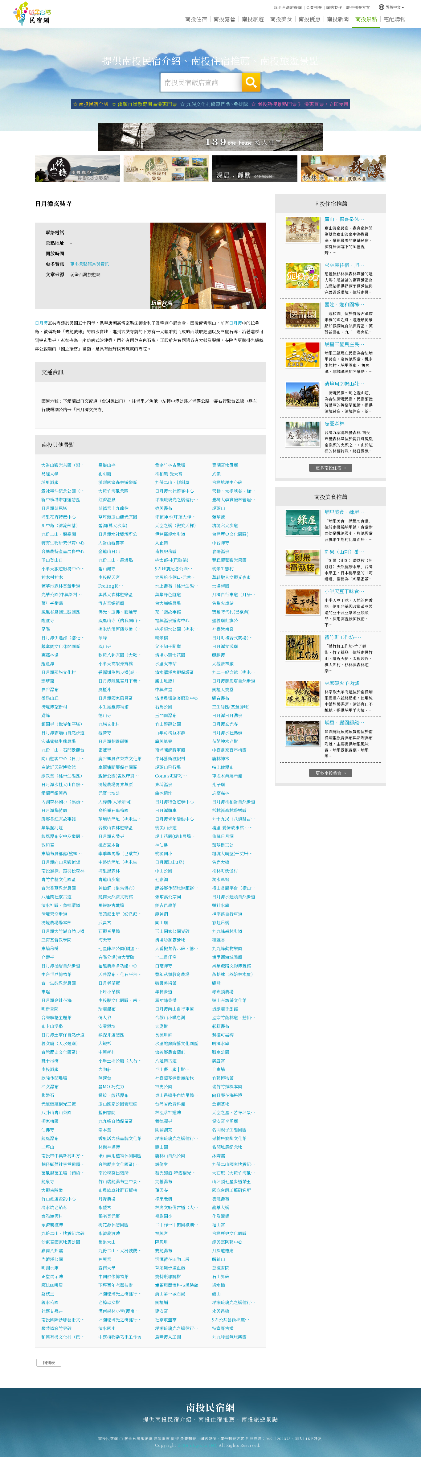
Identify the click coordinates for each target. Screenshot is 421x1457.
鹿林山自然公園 (170, 1155)
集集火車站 (223, 603)
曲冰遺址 (163, 793)
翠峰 (102, 637)
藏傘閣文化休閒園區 (60, 646)
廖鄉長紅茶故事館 (58, 819)
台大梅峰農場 (168, 603)
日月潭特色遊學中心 (174, 801)
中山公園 (163, 871)
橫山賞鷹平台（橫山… (233, 888)
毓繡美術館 (166, 983)
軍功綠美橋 (166, 1000)
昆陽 (45, 629)
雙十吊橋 (50, 1060)
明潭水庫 (220, 1043)
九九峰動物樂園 (227, 948)
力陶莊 (104, 1069)
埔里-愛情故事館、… (232, 827)
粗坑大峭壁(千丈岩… (232, 853)
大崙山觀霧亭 (111, 543)
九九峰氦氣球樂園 (229, 1337)
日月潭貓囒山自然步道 (62, 732)
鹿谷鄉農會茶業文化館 (119, 758)
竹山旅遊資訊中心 (58, 1199)
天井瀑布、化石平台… (120, 974)
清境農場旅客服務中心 (176, 698)
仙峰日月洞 (223, 836)
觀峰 (216, 983)
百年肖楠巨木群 (170, 732)
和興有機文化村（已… (63, 1337)
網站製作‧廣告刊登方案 (348, 7)
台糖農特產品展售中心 (62, 551)
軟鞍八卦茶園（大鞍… (120, 655)
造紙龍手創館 (225, 1009)
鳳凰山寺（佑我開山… (120, 620)
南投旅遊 (253, 19)
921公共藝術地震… (230, 1319)
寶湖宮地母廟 (225, 465)
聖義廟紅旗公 (225, 620)
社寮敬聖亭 (166, 1319)
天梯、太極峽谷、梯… (233, 491)
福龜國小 (163, 1216)
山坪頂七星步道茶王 (231, 1181)
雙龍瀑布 (163, 1250)
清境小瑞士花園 (170, 655)
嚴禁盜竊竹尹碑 (56, 1328)
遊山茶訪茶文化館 (229, 1000)
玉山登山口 (52, 560)
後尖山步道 (166, 827)
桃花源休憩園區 (113, 1224)
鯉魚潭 (47, 663)
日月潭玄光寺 (225, 724)
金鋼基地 (220, 1104)
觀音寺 (104, 732)
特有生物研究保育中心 (62, 543)
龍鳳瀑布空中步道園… (63, 836)
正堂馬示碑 (52, 1276)
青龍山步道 (109, 879)
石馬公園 (163, 707)
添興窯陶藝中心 (227, 1242)
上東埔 (218, 1069)
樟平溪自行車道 (227, 914)
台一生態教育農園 (58, 983)
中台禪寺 (220, 543)
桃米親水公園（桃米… (176, 629)
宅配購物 (394, 19)
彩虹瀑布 (220, 1026)
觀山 (216, 1294)
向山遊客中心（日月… (63, 758)
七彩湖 (161, 879)
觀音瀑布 (220, 698)
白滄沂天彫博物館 (58, 767)
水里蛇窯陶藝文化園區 (176, 1043)
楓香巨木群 (109, 845)
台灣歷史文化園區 (229, 1233)
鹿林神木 (220, 758)
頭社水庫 (220, 905)
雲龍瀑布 (220, 1199)
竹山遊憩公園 (168, 724)
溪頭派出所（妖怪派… (120, 914)
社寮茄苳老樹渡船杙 (174, 1078)
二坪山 (47, 1147)
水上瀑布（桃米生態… (176, 586)
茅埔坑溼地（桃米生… (120, 819)
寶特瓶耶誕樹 (168, 1276)
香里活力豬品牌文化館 (119, 1138)
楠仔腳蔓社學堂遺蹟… (63, 1164)
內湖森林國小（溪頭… (63, 801)
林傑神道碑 (109, 1147)
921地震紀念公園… (173, 568)
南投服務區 (166, 551)
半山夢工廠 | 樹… (172, 1069)
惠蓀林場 (50, 655)
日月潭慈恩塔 (54, 508)
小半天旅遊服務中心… (63, 568)
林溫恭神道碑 (168, 1112)
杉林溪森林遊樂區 (229, 810)
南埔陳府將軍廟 (170, 750)
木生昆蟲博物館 (113, 707)
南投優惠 (309, 19)
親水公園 (50, 1302)
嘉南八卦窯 (52, 1250)
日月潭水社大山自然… (63, 784)
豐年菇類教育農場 (172, 974)
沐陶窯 (218, 1155)
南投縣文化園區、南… (120, 1000)
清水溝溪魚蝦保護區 (174, 672)
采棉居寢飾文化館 (229, 1138)
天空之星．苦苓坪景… (233, 1112)
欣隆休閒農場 (54, 1078)
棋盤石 (47, 1095)
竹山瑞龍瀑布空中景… (120, 1181)
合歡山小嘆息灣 (170, 1017)
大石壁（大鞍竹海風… (233, 1173)
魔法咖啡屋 (52, 1285)
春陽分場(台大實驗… (118, 957)
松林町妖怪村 (225, 871)
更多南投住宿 (331, 468)
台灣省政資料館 (170, 1104)
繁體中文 (389, 7)
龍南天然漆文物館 (115, 896)
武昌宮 (104, 922)
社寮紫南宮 (223, 629)
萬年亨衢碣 (52, 603)
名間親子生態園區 (229, 1130)
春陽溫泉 (220, 551)
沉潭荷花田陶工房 (172, 1259)
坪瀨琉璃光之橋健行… (176, 499)
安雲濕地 (107, 1026)
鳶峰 (45, 715)
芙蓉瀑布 (163, 1181)
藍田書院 (107, 1112)
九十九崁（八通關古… (233, 819)
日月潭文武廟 (225, 646)
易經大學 (50, 473)
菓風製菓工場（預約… (63, 1173)
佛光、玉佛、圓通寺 (117, 612)
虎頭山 (218, 508)
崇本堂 (104, 1130)
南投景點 (366, 19)
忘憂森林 (220, 793)
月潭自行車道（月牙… (233, 594)
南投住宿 (196, 19)
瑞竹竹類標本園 (227, 1086)
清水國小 (107, 1328)
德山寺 (104, 715)
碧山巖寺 (107, 568)
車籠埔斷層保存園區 (117, 767)
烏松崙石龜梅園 (113, 810)
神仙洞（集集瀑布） (117, 888)
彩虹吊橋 (220, 922)
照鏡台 (104, 1078)
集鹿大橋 (220, 862)
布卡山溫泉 (52, 1026)
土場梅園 (220, 586)
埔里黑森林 (109, 871)
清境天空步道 (54, 914)
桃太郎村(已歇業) (171, 560)
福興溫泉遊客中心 (172, 620)
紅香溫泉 (107, 499)
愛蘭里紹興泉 (54, 793)
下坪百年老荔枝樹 (115, 1285)
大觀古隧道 (52, 1190)
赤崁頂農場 (223, 991)
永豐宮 (104, 1207)
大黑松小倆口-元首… (175, 577)
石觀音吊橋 (109, 931)
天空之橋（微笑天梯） (176, 525)
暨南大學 (107, 1268)
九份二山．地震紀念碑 (62, 1233)
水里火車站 (166, 663)
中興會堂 (163, 689)
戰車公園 (220, 1052)
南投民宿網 (32, 14)
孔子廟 (218, 784)
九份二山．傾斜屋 (172, 482)
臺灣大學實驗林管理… (233, 499)
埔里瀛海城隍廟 (227, 957)
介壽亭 (47, 957)
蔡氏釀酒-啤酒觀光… (175, 1173)
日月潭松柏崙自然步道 (233, 801)
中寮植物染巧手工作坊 (119, 1337)
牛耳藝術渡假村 (170, 758)
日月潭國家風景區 (115, 698)
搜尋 (251, 82)
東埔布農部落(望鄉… (61, 853)
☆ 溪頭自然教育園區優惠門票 (144, 104)
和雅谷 (218, 940)
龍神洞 (161, 914)
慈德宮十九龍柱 (113, 508)
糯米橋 (161, 637)
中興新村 (107, 1052)
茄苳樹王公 (223, 845)
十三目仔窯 (166, 957)
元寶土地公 (109, 793)
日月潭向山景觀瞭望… (63, 862)
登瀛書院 (220, 1268)
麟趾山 (218, 1259)
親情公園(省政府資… (118, 776)
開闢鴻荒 (163, 1130)
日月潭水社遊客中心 (174, 491)
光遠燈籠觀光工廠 (58, 1104)
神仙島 (161, 845)
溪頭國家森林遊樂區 (117, 482)
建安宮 (161, 1311)
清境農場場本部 (56, 922)
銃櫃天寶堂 (223, 689)
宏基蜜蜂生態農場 (58, 741)
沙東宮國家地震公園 (60, 1242)
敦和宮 (47, 845)
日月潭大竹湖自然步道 (62, 931)
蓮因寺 (161, 1190)
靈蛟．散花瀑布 (113, 1095)
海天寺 (104, 940)
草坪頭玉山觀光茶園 (117, 517)
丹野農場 (107, 1199)
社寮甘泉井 (52, 1311)
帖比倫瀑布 (223, 767)
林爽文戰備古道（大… (176, 1207)
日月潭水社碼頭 (227, 732)
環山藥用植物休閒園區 (119, 1155)
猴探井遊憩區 (111, 1035)
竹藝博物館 (223, 1078)
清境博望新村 (54, 707)
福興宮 (161, 1233)
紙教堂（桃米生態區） (62, 776)
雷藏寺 (104, 750)
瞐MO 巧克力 (111, 1086)
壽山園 (161, 1147)
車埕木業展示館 (227, 776)
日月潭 (41, 323)
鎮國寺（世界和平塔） (62, 724)
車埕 (45, 991)
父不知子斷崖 (168, 646)
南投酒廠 (50, 1069)
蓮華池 (218, 517)
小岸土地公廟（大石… (120, 1060)
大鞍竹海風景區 (113, 491)
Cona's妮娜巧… (171, 776)
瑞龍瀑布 (107, 1009)
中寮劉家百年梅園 (229, 750)
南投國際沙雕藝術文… (63, 1319)
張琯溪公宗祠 (168, 896)
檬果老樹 (163, 1199)
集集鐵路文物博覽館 (231, 965)
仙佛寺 (47, 1130)
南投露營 (224, 19)
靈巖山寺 (107, 465)
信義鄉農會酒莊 (170, 1052)
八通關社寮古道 (56, 896)
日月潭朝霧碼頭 (113, 741)
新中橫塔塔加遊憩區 (60, 499)
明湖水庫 (50, 1268)
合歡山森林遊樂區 (115, 827)
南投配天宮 (109, 577)
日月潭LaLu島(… (172, 862)
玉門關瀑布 (166, 715)
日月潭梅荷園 (54, 810)
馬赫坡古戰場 (111, 905)
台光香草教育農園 (58, 888)
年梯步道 (163, 991)
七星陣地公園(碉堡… (118, 948)
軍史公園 (163, 1086)
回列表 (49, 1362)
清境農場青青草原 (115, 784)
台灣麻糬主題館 (56, 1017)
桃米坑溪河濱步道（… (120, 629)
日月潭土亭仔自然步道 (62, 1035)
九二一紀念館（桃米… (233, 672)
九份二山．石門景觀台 (62, 750)
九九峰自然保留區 (115, 1121)
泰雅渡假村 (52, 1216)
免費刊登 (314, 7)
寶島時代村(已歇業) (231, 612)
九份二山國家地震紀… (233, 1164)
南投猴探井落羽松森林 (62, 871)
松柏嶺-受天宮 (168, 473)
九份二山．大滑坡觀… (120, 1250)
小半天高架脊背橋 (115, 663)
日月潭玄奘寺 (111, 836)
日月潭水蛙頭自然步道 (233, 896)
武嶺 (216, 473)
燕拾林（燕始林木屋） (233, 974)
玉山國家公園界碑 (172, 931)
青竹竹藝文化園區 (58, 879)
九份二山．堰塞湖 (58, 534)
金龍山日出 (109, 551)
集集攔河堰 (52, 827)
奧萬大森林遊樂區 (115, 594)
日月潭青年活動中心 (174, 819)
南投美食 (281, 19)
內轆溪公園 (52, 1259)
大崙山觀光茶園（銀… (63, 465)
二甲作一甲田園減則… (176, 1224)
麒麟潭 (218, 655)
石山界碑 (220, 1276)
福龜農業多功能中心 (117, 965)
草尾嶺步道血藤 (170, 1268)
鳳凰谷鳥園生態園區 (60, 612)
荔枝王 (47, 1294)
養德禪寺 (163, 1121)
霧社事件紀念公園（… (63, 491)
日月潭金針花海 (56, 1000)
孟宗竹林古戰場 (170, 465)
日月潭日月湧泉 (227, 715)
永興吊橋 (220, 1311)
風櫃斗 (104, 689)
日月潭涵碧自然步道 (60, 965)
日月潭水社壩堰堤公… (120, 534)
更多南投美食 (331, 773)
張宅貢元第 (109, 1216)
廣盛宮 (218, 1060)
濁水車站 (220, 879)
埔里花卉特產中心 (58, 517)
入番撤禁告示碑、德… (176, 948)
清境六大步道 (225, 525)
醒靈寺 (47, 620)
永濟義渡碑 (52, 1224)
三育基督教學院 (56, 940)
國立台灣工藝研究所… (233, 1190)
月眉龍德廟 (223, 1250)
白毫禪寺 (163, 965)
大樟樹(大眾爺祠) (115, 801)
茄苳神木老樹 (225, 741)
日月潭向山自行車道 (174, 1009)
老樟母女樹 (109, 1302)
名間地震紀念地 (227, 1147)
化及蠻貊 (220, 1216)
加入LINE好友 (308, 1438)
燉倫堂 (161, 1164)
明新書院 (50, 1009)
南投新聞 (338, 19)
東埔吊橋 (50, 948)
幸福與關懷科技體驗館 (176, 1285)
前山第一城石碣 (170, 1294)
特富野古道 (223, 1328)
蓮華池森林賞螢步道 (60, 586)
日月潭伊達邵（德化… (63, 637)
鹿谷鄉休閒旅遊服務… (176, 888)
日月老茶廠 (109, 983)
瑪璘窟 (47, 681)
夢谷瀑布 (50, 689)
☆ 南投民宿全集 (90, 104)
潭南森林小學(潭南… (118, 1311)
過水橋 (218, 1285)
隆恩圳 (161, 1242)
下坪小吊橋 (109, 991)
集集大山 (107, 1242)
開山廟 (161, 922)
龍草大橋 (220, 1207)
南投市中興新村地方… (63, 1155)
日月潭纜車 (166, 810)
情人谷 (104, 1017)
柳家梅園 (50, 1121)
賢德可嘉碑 (223, 1035)
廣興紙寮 (163, 741)
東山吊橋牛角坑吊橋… (176, 1095)
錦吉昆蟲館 (166, 905)
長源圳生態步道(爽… (118, 672)
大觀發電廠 (223, 663)
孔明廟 (104, 473)
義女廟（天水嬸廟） (60, 1043)
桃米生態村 (223, 568)
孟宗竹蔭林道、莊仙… (233, 1017)
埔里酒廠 (50, 482)
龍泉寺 (47, 1181)
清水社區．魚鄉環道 (60, 905)
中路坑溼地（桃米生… (120, 862)
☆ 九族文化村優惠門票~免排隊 (214, 104)
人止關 (161, 543)
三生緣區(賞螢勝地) (231, 707)
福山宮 (218, 1224)
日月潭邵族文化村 (58, 672)
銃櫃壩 (161, 1302)
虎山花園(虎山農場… (175, 836)
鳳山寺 (104, 646)
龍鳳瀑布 (50, 1138)
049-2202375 (278, 1438)
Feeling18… (110, 586)
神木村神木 (52, 577)
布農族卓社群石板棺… (120, 1190)
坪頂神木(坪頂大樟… (175, 517)
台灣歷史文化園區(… (232, 534)
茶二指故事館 (168, 612)
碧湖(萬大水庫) (112, 525)
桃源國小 (163, 853)
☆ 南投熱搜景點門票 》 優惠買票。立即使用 (300, 104)
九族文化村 (109, 724)
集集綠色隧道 (168, 594)
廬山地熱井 (166, 681)
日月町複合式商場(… (232, 637)
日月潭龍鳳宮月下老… (120, 681)
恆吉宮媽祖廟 (111, 603)
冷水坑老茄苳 (54, 1207)
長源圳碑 (163, 1035)
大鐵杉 (104, 1043)
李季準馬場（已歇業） (119, 853)
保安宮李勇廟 (225, 1121)
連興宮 (104, 1259)
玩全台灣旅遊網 (288, 7)
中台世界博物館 (56, 974)
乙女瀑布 (50, 1086)
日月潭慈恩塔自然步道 (233, 681)
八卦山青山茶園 (56, 1112)
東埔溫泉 (163, 784)
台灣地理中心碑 (227, 482)
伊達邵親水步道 (170, 534)
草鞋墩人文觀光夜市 (231, 577)
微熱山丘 (50, 698)
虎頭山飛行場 (168, 767)
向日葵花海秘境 (227, 1095)
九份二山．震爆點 (115, 560)
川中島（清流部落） (60, 525)
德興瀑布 (163, 508)
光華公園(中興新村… (61, 594)
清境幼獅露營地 (170, 940)
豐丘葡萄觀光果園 (229, 560)
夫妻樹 (161, 1026)
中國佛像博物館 (113, 1276)
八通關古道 (166, 1060)
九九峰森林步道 (227, 931)
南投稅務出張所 (113, 1173)
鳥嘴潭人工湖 (168, 1337)
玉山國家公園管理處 (117, 1104)
